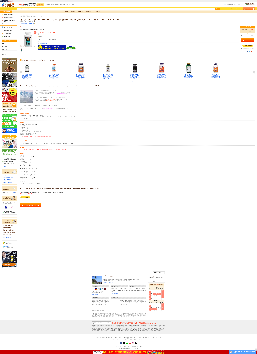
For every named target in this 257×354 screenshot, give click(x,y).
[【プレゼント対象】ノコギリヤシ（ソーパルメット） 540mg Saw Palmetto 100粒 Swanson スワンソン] (189, 68)
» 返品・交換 (131, 292)
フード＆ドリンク (156, 337)
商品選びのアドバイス (8, 180)
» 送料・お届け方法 (114, 293)
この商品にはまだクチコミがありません (27, 23)
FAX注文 (7, 246)
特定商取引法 (140, 339)
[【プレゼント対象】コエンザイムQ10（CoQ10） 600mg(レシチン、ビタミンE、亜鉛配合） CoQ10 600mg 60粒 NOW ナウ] (81, 68)
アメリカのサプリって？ (8, 177)
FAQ (122, 339)
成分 (3, 43)
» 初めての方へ (110, 282)
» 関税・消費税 (95, 306)
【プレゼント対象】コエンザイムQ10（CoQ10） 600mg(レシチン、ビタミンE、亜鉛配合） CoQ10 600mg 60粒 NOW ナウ (81, 76)
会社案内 (131, 339)
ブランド (4, 54)
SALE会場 (115, 337)
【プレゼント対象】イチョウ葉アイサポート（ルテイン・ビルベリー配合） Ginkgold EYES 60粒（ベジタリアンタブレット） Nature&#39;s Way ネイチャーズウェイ (135, 78)
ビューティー (150, 337)
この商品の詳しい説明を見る (44, 43)
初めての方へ (7, 242)
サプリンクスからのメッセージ (9, 175)
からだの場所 (4, 46)
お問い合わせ (126, 339)
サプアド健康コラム (7, 179)
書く (36, 23)
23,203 (13, 192)
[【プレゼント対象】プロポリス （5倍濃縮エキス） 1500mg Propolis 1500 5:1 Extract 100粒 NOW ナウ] (216, 68)
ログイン (225, 4)
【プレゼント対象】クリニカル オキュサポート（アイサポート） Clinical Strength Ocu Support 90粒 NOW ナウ (162, 76)
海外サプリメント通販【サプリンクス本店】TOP (105, 337)
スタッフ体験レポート (8, 182)
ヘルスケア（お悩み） (129, 337)
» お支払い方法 (95, 294)
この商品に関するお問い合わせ (248, 48)
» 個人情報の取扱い (123, 306)
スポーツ (135, 337)
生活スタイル (4, 51)
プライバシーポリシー (146, 339)
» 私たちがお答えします (7, 215)
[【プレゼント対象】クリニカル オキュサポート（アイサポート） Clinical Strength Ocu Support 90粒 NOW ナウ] (162, 68)
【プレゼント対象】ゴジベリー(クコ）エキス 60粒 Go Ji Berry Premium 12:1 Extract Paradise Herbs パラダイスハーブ (108, 76)
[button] (242, 352)
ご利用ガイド (118, 339)
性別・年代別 (4, 49)
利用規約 (135, 339)
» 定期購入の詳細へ (6, 166)
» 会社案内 (105, 282)
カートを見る (109, 339)
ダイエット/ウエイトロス (142, 337)
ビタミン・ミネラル (121, 337)
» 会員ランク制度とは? (7, 237)
